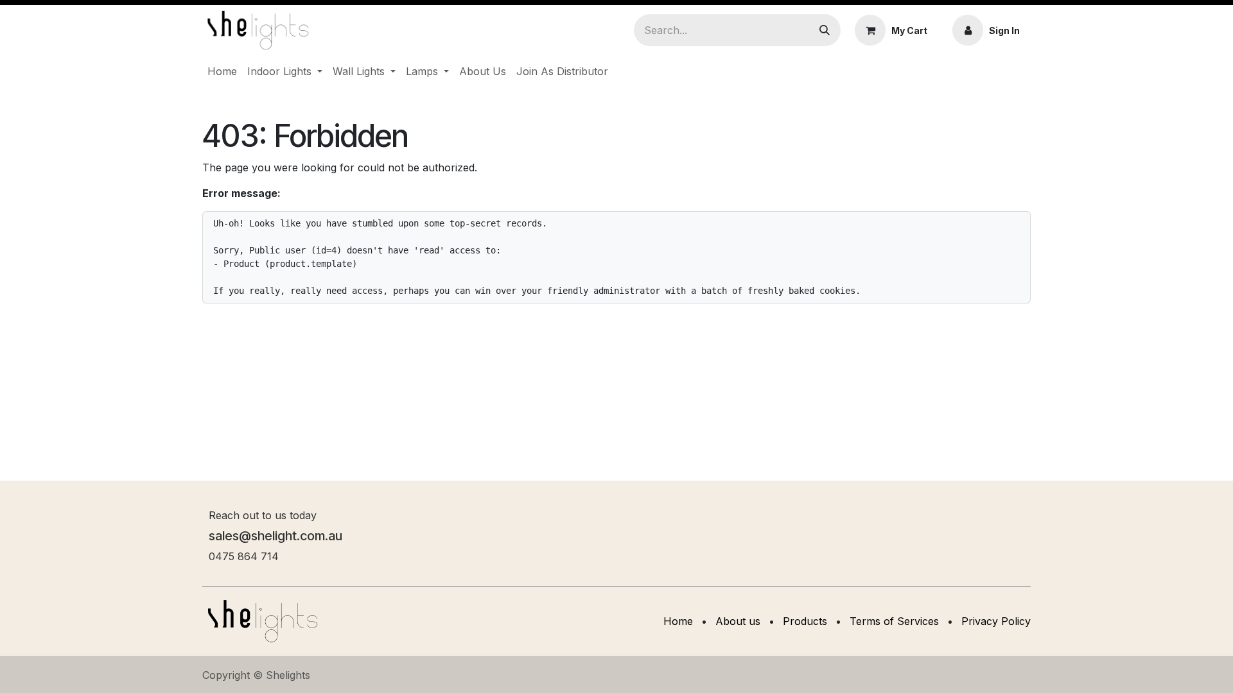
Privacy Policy (996, 621)
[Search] (825, 30)
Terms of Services (894, 621)
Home (678, 621)
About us (737, 621)
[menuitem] (222, 71)
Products (805, 621)
